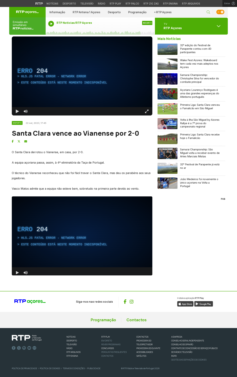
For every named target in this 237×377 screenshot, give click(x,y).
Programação (137, 12)
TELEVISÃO (71, 344)
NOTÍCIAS (70, 336)
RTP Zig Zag (151, 3)
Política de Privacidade (24, 368)
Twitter (19, 348)
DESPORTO (71, 340)
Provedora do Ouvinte (148, 348)
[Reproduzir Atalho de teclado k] (17, 111)
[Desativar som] (26, 111)
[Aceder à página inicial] (27, 12)
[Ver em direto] (27, 26)
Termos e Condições (74, 368)
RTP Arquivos (191, 3)
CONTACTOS (142, 336)
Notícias (52, 3)
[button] (208, 12)
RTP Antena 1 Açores (86, 12)
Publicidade (93, 368)
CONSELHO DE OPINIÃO (182, 344)
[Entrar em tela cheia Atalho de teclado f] (147, 111)
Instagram (24, 348)
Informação (57, 12)
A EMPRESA (176, 336)
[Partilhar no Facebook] (13, 141)
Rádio (101, 3)
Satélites (141, 355)
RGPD (174, 355)
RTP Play (115, 3)
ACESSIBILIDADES (144, 352)
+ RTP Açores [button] (163, 12)
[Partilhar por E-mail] (25, 141)
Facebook (14, 348)
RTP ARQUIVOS (73, 352)
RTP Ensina (170, 3)
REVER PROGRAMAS (110, 344)
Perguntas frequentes (114, 352)
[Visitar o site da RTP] (39, 3)
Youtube (29, 348)
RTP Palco (132, 3)
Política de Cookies (50, 368)
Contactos (136, 319)
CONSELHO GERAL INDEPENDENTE (187, 340)
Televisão (87, 3)
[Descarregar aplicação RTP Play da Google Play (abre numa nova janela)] (203, 303)
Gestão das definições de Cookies (188, 359)
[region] (82, 75)
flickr (34, 348)
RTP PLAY (105, 336)
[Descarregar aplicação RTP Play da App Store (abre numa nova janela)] (185, 303)
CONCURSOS (107, 348)
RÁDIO (69, 348)
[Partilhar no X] (19, 141)
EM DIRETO (106, 340)
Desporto (69, 3)
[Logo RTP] (27, 338)
